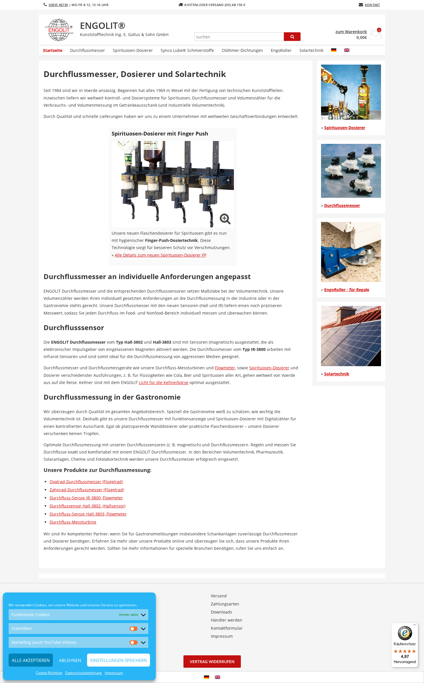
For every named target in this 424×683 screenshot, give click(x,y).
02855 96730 (58, 5)
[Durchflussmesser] (351, 196)
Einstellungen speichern (118, 660)
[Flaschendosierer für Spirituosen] (173, 226)
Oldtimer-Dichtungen (242, 50)
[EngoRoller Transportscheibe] (351, 280)
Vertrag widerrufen (212, 661)
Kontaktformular (227, 628)
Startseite (52, 50)
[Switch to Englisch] (346, 50)
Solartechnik (311, 50)
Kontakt (372, 5)
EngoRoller (281, 50)
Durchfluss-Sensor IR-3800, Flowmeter (86, 498)
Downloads (221, 612)
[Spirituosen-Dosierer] (351, 118)
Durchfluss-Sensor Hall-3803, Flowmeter (88, 514)
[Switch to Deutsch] (206, 677)
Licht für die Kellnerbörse (163, 382)
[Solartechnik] (351, 364)
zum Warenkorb (351, 32)
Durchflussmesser (87, 50)
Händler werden (226, 620)
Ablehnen (70, 660)
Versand (219, 596)
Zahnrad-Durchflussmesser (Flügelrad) (87, 489)
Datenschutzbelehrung (83, 672)
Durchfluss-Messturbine (73, 522)
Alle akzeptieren (31, 660)
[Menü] (414, 626)
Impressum (114, 672)
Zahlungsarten (225, 604)
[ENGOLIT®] (60, 30)
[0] (375, 37)
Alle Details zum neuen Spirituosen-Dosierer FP (160, 255)
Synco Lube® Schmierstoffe (187, 50)
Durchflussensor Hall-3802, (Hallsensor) (87, 506)
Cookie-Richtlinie (49, 672)
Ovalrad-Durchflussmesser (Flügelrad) (86, 481)
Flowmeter (225, 367)
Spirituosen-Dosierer (133, 50)
